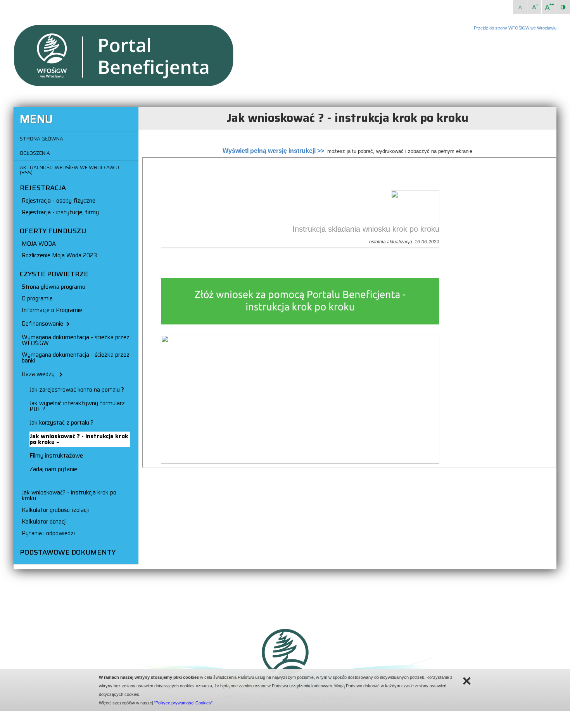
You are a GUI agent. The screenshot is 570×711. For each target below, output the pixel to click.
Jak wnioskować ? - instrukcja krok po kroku (78, 439)
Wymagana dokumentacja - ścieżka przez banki (76, 357)
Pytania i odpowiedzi (48, 533)
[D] (549, 7)
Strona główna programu (53, 286)
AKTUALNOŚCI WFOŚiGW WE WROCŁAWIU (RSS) (69, 170)
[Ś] (534, 7)
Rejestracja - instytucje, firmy (60, 212)
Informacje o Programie (52, 310)
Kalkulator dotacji (44, 521)
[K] (563, 7)
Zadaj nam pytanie (53, 469)
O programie (37, 298)
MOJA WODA (39, 243)
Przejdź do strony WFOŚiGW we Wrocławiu (515, 28)
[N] (520, 7)
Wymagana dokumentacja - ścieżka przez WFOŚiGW (76, 340)
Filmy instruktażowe (56, 455)
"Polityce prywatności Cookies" (183, 703)
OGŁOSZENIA (35, 153)
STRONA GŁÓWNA (41, 139)
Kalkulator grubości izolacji (55, 510)
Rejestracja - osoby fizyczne (58, 200)
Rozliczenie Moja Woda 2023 (59, 255)
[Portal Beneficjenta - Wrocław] (130, 85)
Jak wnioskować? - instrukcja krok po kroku (69, 495)
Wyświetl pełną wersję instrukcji (269, 150)
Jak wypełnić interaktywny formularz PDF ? (77, 406)
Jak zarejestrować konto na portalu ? (76, 389)
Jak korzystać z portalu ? (61, 422)
